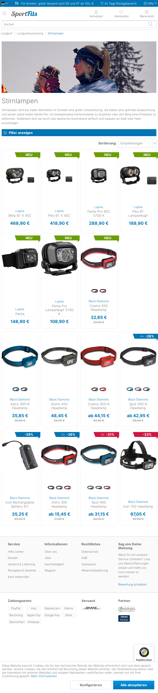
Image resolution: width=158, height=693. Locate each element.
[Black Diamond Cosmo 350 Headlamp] (98, 258)
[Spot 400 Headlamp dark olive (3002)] (99, 488)
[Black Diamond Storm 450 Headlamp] (59, 357)
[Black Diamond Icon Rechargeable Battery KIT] (20, 455)
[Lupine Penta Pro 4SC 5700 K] (98, 175)
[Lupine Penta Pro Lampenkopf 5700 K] (59, 258)
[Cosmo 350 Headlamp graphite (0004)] (95, 291)
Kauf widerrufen (18, 576)
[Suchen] (150, 24)
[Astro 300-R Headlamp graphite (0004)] (24, 389)
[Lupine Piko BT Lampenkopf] (138, 175)
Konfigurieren (91, 685)
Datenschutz (89, 551)
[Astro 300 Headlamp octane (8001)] (67, 488)
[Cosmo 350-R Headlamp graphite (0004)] (95, 389)
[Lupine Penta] (20, 258)
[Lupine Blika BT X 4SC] (20, 175)
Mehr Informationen (44, 676)
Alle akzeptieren (134, 685)
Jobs (48, 558)
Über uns (51, 551)
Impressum (88, 564)
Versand (88, 601)
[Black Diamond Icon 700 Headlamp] (138, 455)
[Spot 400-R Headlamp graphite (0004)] (146, 389)
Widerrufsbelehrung (94, 570)
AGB (84, 558)
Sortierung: (107, 143)
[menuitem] (121, 13)
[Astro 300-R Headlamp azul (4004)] (16, 389)
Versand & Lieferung (21, 564)
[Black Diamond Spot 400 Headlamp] (98, 455)
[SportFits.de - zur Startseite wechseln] (28, 14)
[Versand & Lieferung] (97, 608)
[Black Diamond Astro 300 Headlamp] (59, 455)
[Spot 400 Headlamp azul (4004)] (90, 488)
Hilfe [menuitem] (150, 3)
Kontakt (13, 558)
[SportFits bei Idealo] (124, 618)
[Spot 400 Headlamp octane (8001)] (107, 488)
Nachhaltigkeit (54, 564)
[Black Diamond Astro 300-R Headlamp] (20, 357)
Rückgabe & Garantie (22, 570)
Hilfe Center (16, 551)
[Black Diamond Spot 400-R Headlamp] (138, 357)
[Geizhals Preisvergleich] (127, 610)
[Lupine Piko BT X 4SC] (59, 175)
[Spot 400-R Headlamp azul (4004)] (130, 389)
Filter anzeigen (21, 133)
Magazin (50, 570)
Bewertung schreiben (132, 584)
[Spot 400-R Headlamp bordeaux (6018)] (138, 389)
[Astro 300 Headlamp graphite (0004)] (59, 488)
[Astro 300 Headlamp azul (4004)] (51, 488)
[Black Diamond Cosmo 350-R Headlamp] (98, 357)
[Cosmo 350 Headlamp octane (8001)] (103, 291)
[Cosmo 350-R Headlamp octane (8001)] (103, 389)
